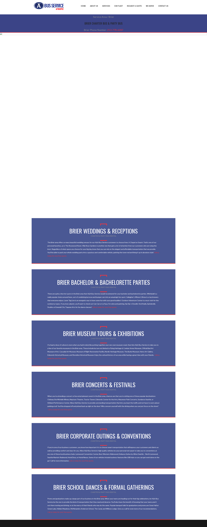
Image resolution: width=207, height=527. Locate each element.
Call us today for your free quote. (104, 307)
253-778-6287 (115, 29)
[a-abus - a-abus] (49, 6)
